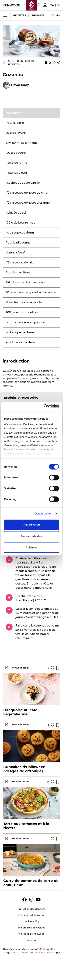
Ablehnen (31, 547)
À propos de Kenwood (31, 933)
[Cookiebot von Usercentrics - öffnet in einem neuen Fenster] (44, 406)
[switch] (54, 477)
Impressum (31, 940)
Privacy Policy (19, 952)
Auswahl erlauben (31, 536)
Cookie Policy (31, 921)
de (52, 5)
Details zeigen (43, 513)
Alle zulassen (31, 524)
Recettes (19, 15)
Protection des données (31, 908)
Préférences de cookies (31, 927)
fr (58, 5)
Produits (37, 15)
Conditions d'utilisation (31, 915)
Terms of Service (42, 952)
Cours (55, 15)
